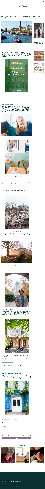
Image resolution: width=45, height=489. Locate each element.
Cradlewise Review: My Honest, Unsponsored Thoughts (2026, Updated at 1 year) (11, 481)
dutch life (5, 422)
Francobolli (14, 183)
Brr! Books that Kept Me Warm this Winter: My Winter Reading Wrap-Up (24, 435)
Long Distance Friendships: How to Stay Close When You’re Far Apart (8, 435)
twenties (10, 422)
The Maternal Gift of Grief (4, 480)
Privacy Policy (39, 486)
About (36, 486)
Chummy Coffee (15, 176)
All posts (3, 430)
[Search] (43, 1)
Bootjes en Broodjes (5, 107)
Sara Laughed (2, 18)
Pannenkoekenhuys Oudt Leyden (24, 375)
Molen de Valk (6, 100)
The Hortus (4, 365)
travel (7, 422)
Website (7, 430)
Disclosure (42, 486)
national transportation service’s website (24, 97)
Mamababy (2, 479)
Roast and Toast (24, 311)
